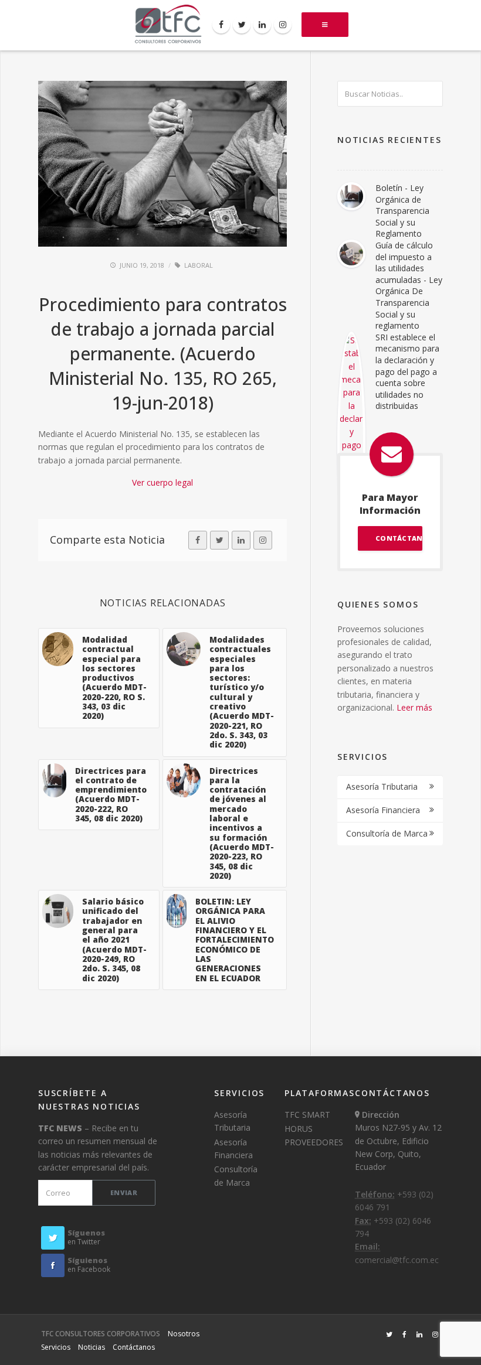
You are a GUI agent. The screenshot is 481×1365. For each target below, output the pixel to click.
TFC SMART (307, 1114)
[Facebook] (221, 24)
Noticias (91, 1347)
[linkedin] (241, 540)
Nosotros (183, 1334)
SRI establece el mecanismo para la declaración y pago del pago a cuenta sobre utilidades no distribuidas (407, 372)
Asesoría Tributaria (382, 786)
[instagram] (262, 540)
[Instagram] (283, 24)
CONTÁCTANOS (398, 538)
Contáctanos (134, 1347)
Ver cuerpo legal (162, 482)
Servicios (55, 1347)
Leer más (414, 707)
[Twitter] (241, 24)
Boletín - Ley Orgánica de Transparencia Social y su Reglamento (402, 210)
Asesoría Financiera (383, 809)
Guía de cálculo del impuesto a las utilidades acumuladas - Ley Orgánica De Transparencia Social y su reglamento (408, 285)
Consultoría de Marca (387, 833)
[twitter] (219, 540)
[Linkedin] (262, 24)
